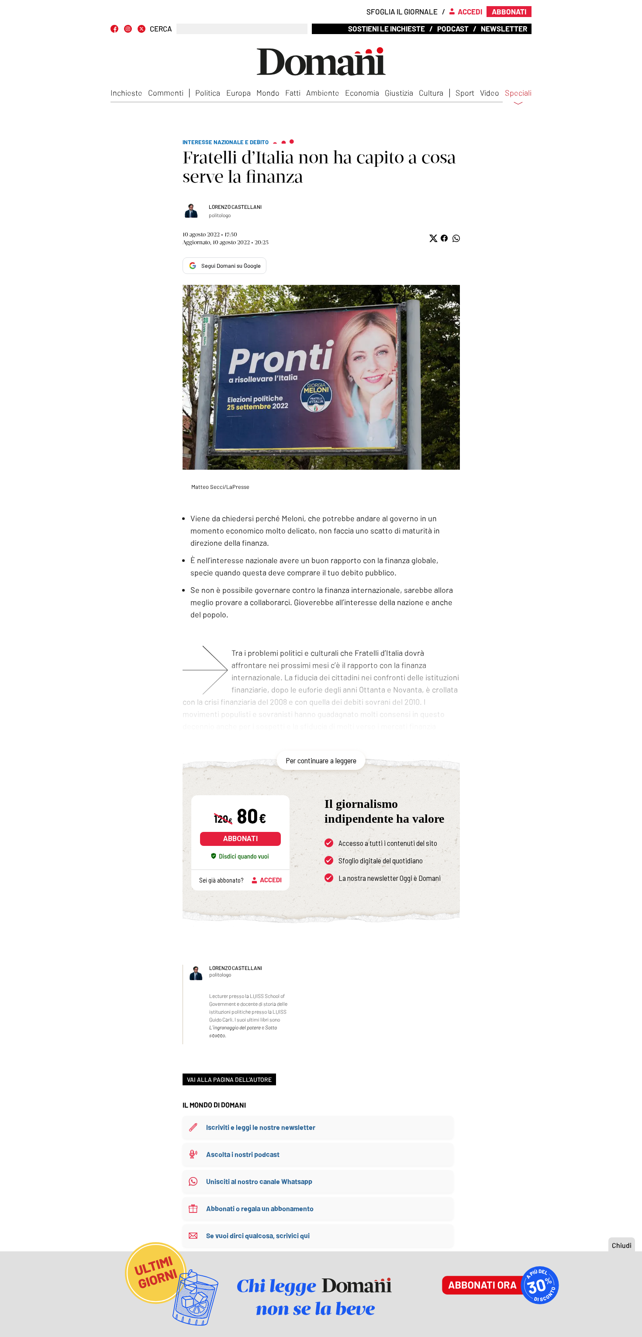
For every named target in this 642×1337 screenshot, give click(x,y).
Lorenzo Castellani (235, 207)
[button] (432, 238)
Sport (465, 92)
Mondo (268, 92)
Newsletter (504, 28)
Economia (362, 92)
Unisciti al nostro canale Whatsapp (259, 1181)
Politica (207, 92)
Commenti (165, 92)
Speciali (518, 93)
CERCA (161, 28)
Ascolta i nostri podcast (243, 1154)
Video (489, 92)
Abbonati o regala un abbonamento (260, 1208)
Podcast (453, 28)
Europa (238, 92)
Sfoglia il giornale (402, 11)
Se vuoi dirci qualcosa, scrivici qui (258, 1235)
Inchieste (126, 92)
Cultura (431, 92)
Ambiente (322, 92)
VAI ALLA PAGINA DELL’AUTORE (229, 1079)
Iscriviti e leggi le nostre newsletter (260, 1127)
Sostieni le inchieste (386, 28)
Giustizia (399, 92)
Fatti (292, 92)
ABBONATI (240, 839)
